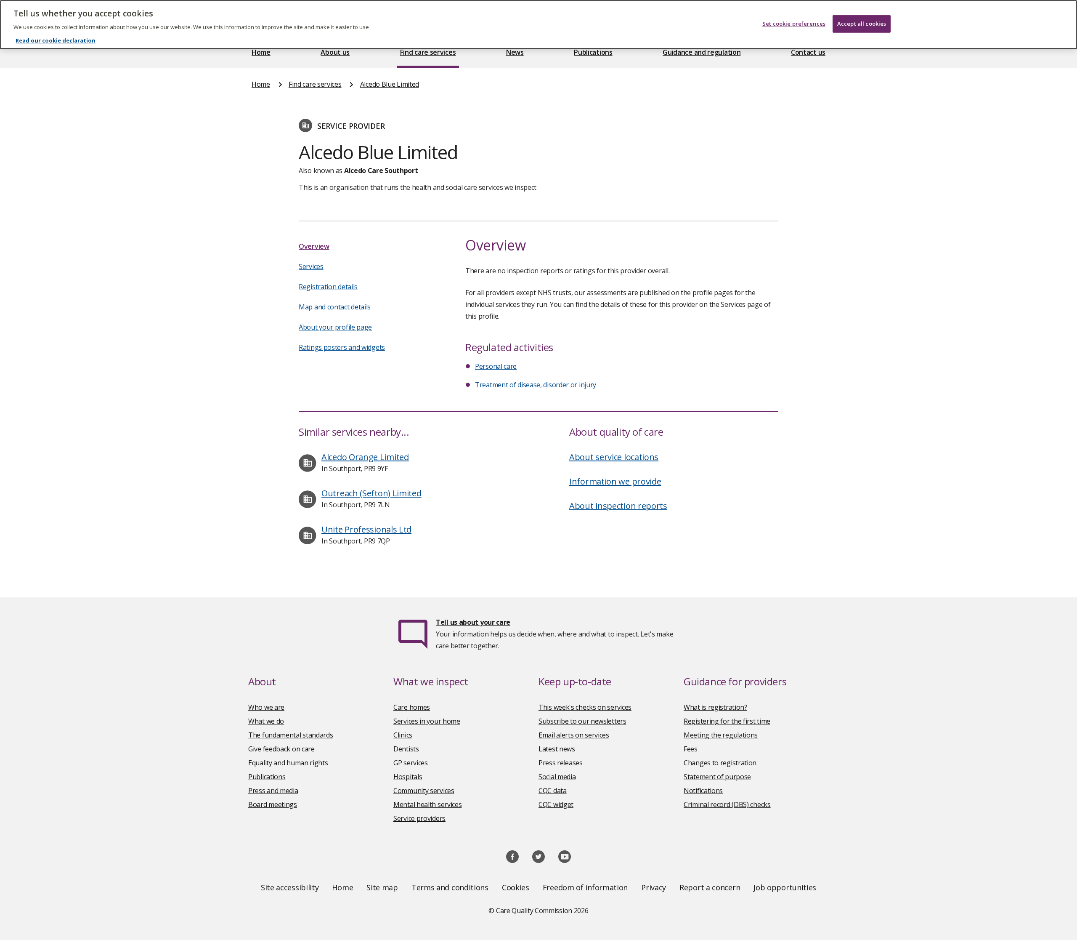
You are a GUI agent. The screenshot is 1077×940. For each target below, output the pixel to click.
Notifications (703, 790)
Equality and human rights (288, 762)
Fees (691, 749)
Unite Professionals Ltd (366, 529)
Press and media (273, 790)
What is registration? (715, 707)
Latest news (556, 749)
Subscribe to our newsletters (582, 721)
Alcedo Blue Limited (389, 84)
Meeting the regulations (721, 735)
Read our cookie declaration (55, 40)
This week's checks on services (584, 707)
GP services (410, 762)
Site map (382, 887)
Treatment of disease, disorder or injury (535, 384)
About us (335, 52)
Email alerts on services (573, 735)
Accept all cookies (861, 23)
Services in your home (426, 721)
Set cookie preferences (793, 23)
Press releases (560, 762)
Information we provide (615, 481)
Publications (593, 52)
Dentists (406, 749)
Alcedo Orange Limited (365, 457)
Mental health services (427, 804)
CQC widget (555, 804)
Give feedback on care (281, 749)
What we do (266, 721)
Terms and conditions (449, 887)
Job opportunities (784, 887)
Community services (423, 790)
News (515, 52)
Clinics (402, 735)
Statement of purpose (717, 776)
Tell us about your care (473, 622)
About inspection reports (618, 505)
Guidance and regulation (701, 52)
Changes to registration (720, 762)
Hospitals (407, 776)
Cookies (515, 887)
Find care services (428, 52)
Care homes (411, 707)
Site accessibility (290, 887)
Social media (557, 776)
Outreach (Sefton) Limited (371, 493)
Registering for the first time (727, 721)
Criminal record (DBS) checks (727, 804)
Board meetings (272, 804)
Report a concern (709, 887)
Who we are (266, 707)
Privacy (653, 887)
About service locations (613, 457)
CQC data (552, 790)
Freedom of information (585, 887)
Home (261, 52)
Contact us (808, 52)
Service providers (419, 818)
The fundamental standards (290, 735)
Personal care (496, 366)
